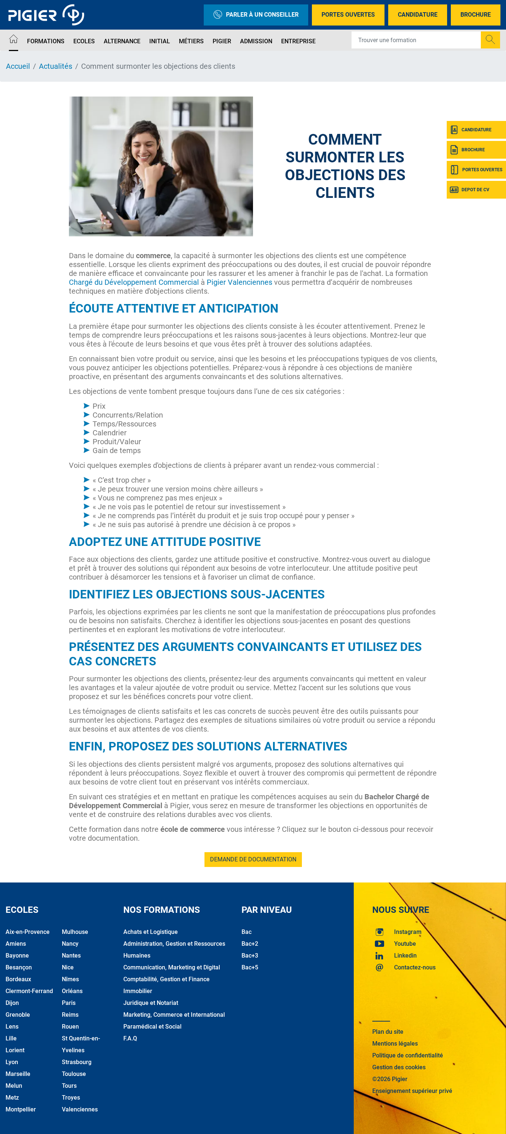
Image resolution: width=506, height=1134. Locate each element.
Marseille (18, 1073)
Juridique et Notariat (150, 1002)
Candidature (417, 14)
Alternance (122, 41)
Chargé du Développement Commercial (134, 282)
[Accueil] (13, 40)
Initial (159, 41)
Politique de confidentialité (407, 1055)
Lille (11, 1038)
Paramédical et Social (152, 1026)
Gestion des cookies (399, 1067)
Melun (14, 1085)
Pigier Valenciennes (239, 282)
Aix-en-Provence (28, 931)
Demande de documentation (253, 859)
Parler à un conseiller (262, 14)
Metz (12, 1097)
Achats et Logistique (150, 931)
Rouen (70, 1026)
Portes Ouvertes (348, 14)
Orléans (72, 991)
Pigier (222, 41)
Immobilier (137, 991)
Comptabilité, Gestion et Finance (166, 979)
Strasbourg (76, 1062)
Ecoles (84, 41)
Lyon (12, 1062)
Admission (256, 41)
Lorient (15, 1050)
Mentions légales (395, 1043)
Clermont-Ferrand (29, 991)
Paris (69, 1002)
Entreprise (298, 41)
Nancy (70, 943)
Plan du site (387, 1031)
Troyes (71, 1097)
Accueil (18, 66)
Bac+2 (250, 943)
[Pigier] (48, 15)
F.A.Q (130, 1038)
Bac (247, 931)
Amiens (16, 943)
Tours (69, 1085)
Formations (45, 41)
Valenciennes (80, 1109)
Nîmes (70, 979)
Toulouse (74, 1073)
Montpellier (21, 1109)
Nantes (71, 955)
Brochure (475, 14)
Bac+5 (250, 967)
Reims (70, 1014)
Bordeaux (18, 979)
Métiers (191, 41)
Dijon (12, 1002)
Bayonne (17, 955)
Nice (68, 967)
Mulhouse (75, 931)
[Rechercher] (490, 39)
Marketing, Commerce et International (174, 1014)
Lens (12, 1026)
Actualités (55, 66)
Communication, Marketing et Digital (171, 967)
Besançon (19, 967)
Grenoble (18, 1014)
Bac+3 (250, 955)
